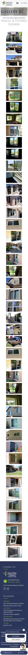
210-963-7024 (7, 621)
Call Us (25, 3)
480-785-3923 (14, 582)
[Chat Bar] (14, 653)
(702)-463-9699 (7, 614)
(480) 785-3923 (7, 606)
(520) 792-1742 (7, 625)
